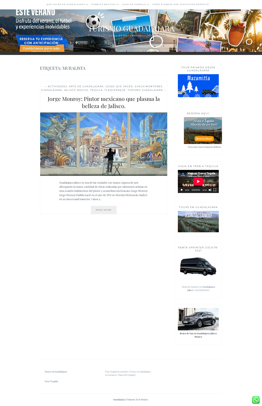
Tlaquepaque (115, 90)
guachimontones (148, 86)
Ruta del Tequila (126, 375)
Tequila (96, 90)
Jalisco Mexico (76, 90)
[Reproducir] (181, 189)
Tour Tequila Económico (116, 371)
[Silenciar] (210, 189)
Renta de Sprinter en (198, 287)
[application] (198, 181)
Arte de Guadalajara (86, 86)
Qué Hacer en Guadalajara (66, 4)
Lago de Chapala (134, 4)
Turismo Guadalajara (131, 28)
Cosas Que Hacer (119, 86)
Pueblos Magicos (103, 4)
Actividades (57, 86)
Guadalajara (51, 90)
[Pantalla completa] (214, 189)
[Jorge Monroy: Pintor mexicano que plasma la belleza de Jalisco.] (103, 174)
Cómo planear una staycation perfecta (180, 4)
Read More (106, 211)
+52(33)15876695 (202, 290)
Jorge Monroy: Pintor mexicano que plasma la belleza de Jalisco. (104, 102)
